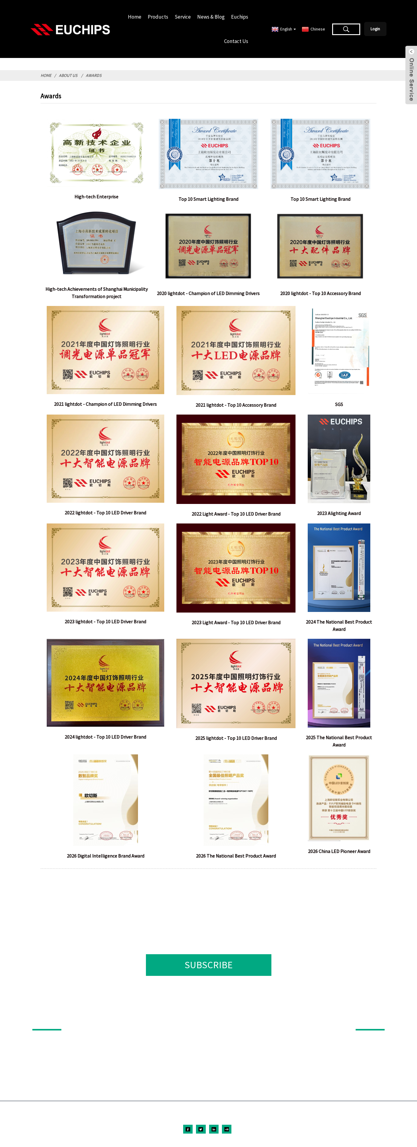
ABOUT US (366, 1020)
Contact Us (236, 41)
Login (375, 28)
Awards (93, 75)
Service (183, 16)
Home (134, 16)
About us (68, 75)
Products (158, 16)
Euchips (239, 16)
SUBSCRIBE (209, 965)
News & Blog (211, 16)
